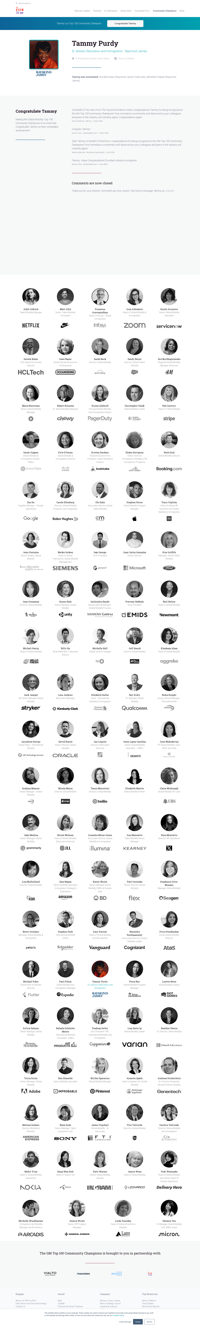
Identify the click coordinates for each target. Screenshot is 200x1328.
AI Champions (110, 11)
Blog (60, 1301)
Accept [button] (137, 1322)
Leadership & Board (108, 1306)
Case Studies (147, 1303)
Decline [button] (149, 1322)
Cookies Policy (118, 1315)
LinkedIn (169, 190)
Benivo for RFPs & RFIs (26, 1301)
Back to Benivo (25, 3)
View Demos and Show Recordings (31, 1303)
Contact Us (20, 1306)
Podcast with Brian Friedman (70, 1306)
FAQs (181, 11)
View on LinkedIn (126, 58)
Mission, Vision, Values (110, 1301)
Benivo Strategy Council (110, 1303)
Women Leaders (82, 11)
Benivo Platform (149, 1301)
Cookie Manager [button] (125, 1322)
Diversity (97, 11)
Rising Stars (126, 11)
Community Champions (164, 11)
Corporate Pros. (142, 11)
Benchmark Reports (150, 1306)
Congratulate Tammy (125, 23)
